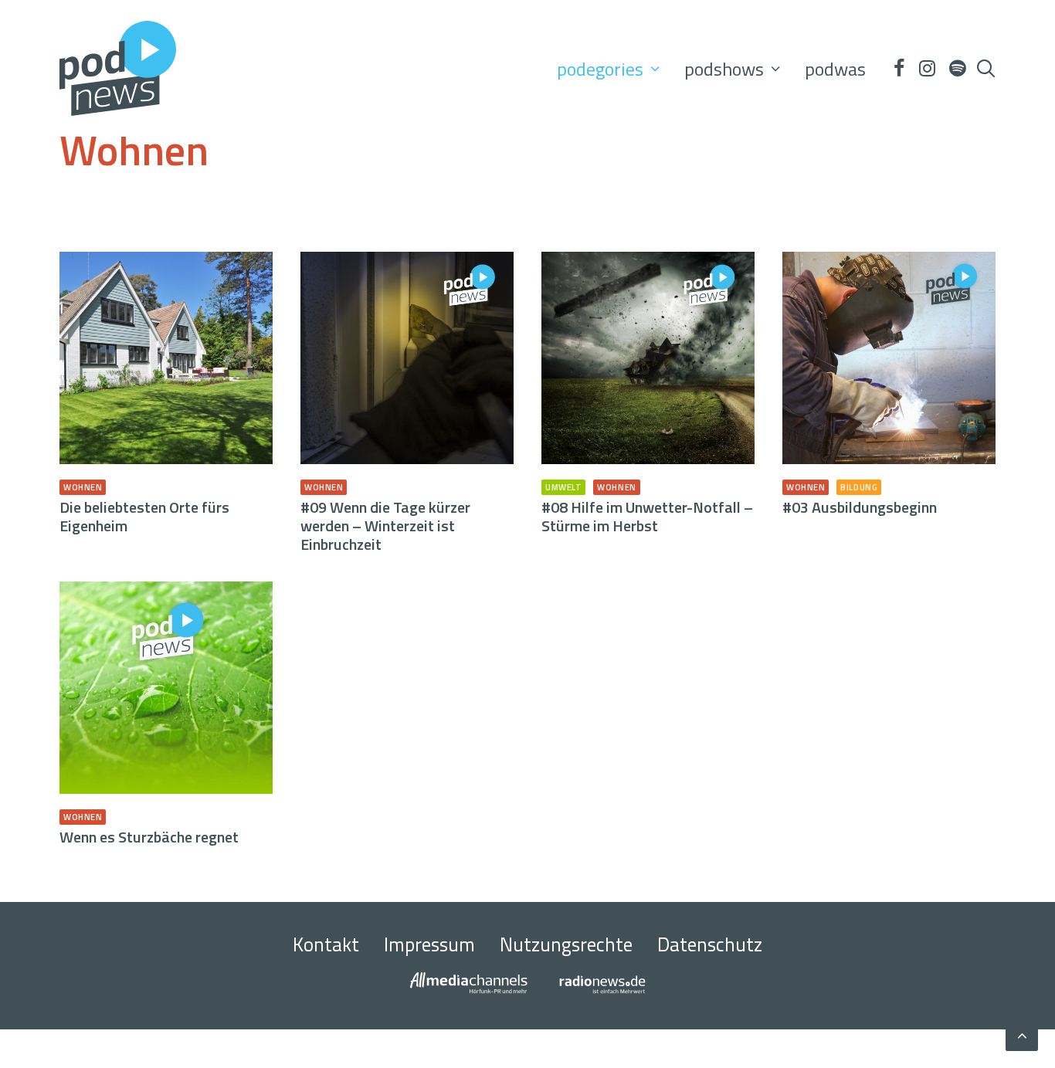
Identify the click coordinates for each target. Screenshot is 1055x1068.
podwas (835, 69)
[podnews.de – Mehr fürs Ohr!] (117, 68)
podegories (600, 69)
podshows (724, 69)
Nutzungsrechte (566, 944)
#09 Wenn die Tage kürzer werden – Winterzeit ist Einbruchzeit (385, 525)
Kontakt (326, 944)
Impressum (429, 944)
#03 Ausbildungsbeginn (859, 507)
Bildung (858, 487)
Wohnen (82, 487)
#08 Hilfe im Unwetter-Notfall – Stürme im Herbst (647, 516)
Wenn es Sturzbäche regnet (149, 837)
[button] (898, 68)
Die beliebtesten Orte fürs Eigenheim (144, 516)
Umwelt (563, 487)
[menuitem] (608, 68)
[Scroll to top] (1022, 1033)
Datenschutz (709, 944)
